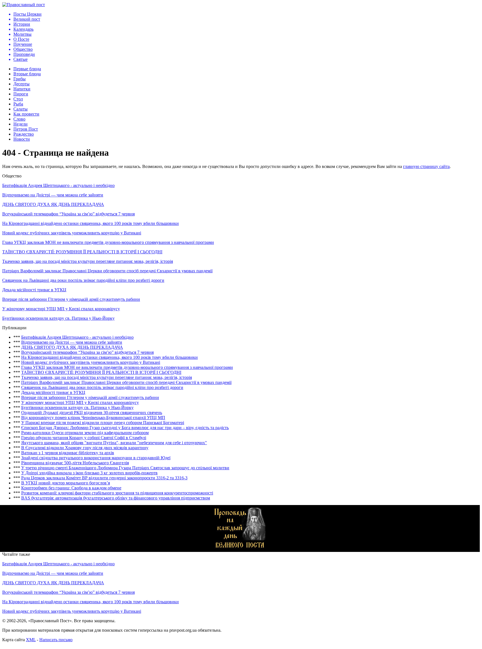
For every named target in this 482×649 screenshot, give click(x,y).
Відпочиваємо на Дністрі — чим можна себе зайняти (52, 195)
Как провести (26, 114)
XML (31, 639)
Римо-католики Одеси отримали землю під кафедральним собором (85, 432)
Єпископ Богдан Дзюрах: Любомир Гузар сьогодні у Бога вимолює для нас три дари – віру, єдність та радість (125, 427)
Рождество (23, 134)
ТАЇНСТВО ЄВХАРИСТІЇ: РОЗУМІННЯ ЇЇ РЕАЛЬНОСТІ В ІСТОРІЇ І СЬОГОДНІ (82, 251)
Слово (19, 119)
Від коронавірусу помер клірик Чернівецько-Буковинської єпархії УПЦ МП (93, 417)
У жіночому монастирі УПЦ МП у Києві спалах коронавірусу (61, 308)
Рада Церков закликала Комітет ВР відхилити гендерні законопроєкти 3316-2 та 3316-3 (104, 477)
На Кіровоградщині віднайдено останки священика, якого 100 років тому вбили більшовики (90, 223)
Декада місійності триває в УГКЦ (34, 289)
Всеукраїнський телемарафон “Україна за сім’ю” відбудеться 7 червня (68, 213)
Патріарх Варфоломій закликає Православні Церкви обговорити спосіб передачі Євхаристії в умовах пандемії (107, 270)
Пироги (20, 94)
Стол (18, 99)
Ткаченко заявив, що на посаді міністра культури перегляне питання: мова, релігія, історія (87, 261)
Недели (20, 124)
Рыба (18, 104)
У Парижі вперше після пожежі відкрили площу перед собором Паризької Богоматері (102, 422)
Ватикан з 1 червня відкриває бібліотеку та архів (67, 452)
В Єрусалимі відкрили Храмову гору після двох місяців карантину (84, 447)
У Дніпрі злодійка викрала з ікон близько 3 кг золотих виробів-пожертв (89, 472)
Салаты (20, 109)
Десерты (21, 83)
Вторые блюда (27, 73)
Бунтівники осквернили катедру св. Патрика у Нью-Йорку (58, 318)
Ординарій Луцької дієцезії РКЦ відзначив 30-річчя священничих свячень (91, 412)
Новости (21, 139)
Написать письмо (56, 639)
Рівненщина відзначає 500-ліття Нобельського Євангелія (75, 462)
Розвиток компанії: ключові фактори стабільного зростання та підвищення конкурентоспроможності (117, 493)
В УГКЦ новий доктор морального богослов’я (65, 482)
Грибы (19, 78)
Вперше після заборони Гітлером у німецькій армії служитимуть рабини (71, 299)
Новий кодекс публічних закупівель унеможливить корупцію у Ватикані (71, 232)
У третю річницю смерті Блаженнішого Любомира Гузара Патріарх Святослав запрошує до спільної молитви (125, 467)
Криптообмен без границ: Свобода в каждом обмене (71, 487)
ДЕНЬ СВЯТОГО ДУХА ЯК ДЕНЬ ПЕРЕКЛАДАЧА (53, 204)
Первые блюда (27, 68)
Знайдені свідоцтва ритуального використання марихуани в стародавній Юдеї (95, 457)
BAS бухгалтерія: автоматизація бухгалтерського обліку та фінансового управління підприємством (115, 498)
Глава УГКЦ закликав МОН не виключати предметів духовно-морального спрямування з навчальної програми (108, 242)
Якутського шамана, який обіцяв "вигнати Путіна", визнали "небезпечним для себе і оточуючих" (114, 442)
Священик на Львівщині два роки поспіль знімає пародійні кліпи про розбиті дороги (83, 280)
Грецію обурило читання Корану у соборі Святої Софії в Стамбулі (83, 437)
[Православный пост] (23, 4)
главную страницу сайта (426, 166)
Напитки (21, 88)
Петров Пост (25, 129)
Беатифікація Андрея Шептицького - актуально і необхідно (58, 185)
